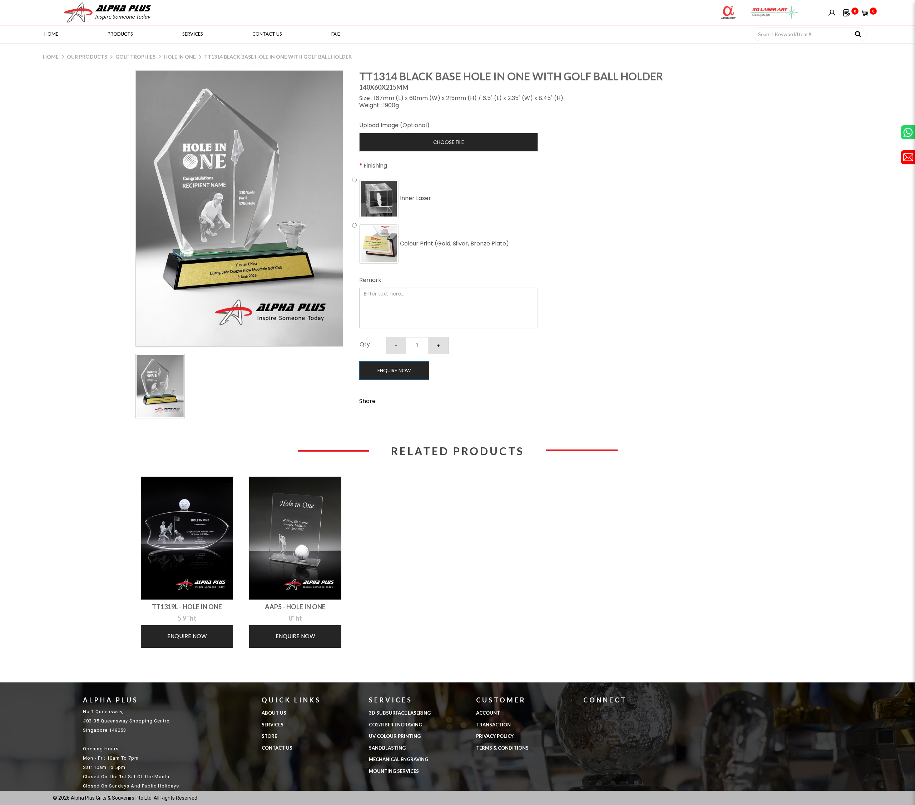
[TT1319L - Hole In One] (187, 538)
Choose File (448, 142)
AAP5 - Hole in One (295, 607)
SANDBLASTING (387, 748)
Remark (370, 280)
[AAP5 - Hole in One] (295, 538)
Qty (365, 344)
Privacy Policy (495, 736)
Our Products (87, 57)
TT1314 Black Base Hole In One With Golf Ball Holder (278, 57)
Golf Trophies (135, 57)
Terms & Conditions (502, 748)
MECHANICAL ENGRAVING (398, 759)
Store (269, 736)
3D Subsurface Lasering (400, 713)
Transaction (493, 724)
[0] (846, 12)
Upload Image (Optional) (394, 125)
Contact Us (277, 748)
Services (272, 724)
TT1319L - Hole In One (187, 607)
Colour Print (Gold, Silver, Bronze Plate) (454, 243)
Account (488, 713)
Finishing (375, 166)
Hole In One (180, 57)
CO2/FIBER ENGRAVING (395, 724)
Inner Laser (415, 198)
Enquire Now (394, 370)
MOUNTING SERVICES (394, 771)
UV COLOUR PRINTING (395, 736)
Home (51, 57)
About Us (274, 713)
